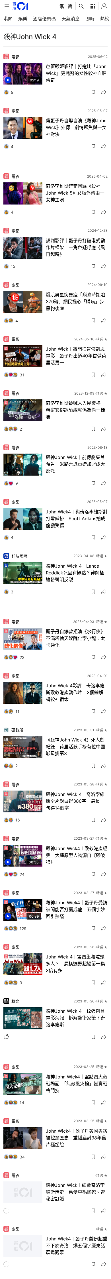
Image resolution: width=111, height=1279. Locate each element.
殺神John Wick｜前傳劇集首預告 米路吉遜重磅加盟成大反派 (75, 464)
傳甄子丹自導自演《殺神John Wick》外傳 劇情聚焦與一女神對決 (76, 127)
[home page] (20, 6)
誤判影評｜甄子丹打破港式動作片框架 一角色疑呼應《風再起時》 (75, 247)
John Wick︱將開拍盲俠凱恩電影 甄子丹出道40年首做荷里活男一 (76, 355)
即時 (89, 19)
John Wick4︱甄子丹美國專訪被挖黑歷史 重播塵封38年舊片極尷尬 (76, 1137)
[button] (93, 92)
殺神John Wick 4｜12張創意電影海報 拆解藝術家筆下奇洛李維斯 (75, 1017)
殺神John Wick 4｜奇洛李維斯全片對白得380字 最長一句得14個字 (75, 801)
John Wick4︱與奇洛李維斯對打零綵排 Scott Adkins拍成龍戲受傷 (76, 518)
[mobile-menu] (6, 6)
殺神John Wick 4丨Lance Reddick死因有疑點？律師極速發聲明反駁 (75, 572)
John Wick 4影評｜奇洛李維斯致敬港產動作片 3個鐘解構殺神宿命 (75, 692)
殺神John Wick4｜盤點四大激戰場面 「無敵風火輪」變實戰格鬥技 (76, 1083)
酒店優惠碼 (44, 19)
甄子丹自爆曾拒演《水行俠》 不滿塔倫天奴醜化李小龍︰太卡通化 (76, 638)
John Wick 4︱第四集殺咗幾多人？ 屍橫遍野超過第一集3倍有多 (75, 963)
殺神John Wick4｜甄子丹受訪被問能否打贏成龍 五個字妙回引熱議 (76, 909)
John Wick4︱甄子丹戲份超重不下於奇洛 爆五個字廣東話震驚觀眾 (76, 1246)
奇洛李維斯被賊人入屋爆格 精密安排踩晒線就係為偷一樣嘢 (75, 410)
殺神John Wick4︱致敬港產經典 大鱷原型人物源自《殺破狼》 (76, 855)
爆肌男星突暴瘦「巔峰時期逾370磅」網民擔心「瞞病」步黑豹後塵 (75, 301)
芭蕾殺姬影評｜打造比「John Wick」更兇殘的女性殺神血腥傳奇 (76, 73)
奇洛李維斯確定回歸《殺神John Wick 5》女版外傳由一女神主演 (75, 193)
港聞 (8, 19)
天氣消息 (70, 19)
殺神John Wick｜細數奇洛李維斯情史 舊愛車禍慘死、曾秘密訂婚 (75, 1192)
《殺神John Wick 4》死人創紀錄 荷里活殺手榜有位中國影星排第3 (75, 746)
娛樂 (22, 19)
